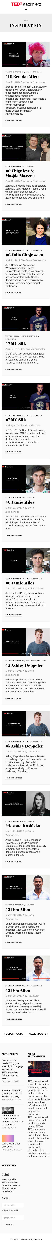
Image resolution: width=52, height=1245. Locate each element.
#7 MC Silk (15, 343)
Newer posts (37, 1033)
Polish (29, 72)
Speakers (37, 72)
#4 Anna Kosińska (23, 825)
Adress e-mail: (10, 1210)
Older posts (14, 1033)
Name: (5, 1198)
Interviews (10, 339)
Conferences (11, 336)
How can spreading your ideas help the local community (12, 1093)
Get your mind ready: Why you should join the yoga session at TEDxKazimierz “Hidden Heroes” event (12, 1069)
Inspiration (18, 72)
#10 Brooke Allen (22, 76)
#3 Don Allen (17, 909)
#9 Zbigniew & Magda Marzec (20, 173)
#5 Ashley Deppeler (24, 665)
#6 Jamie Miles (19, 502)
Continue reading (13, 120)
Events (8, 72)
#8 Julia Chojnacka (24, 255)
